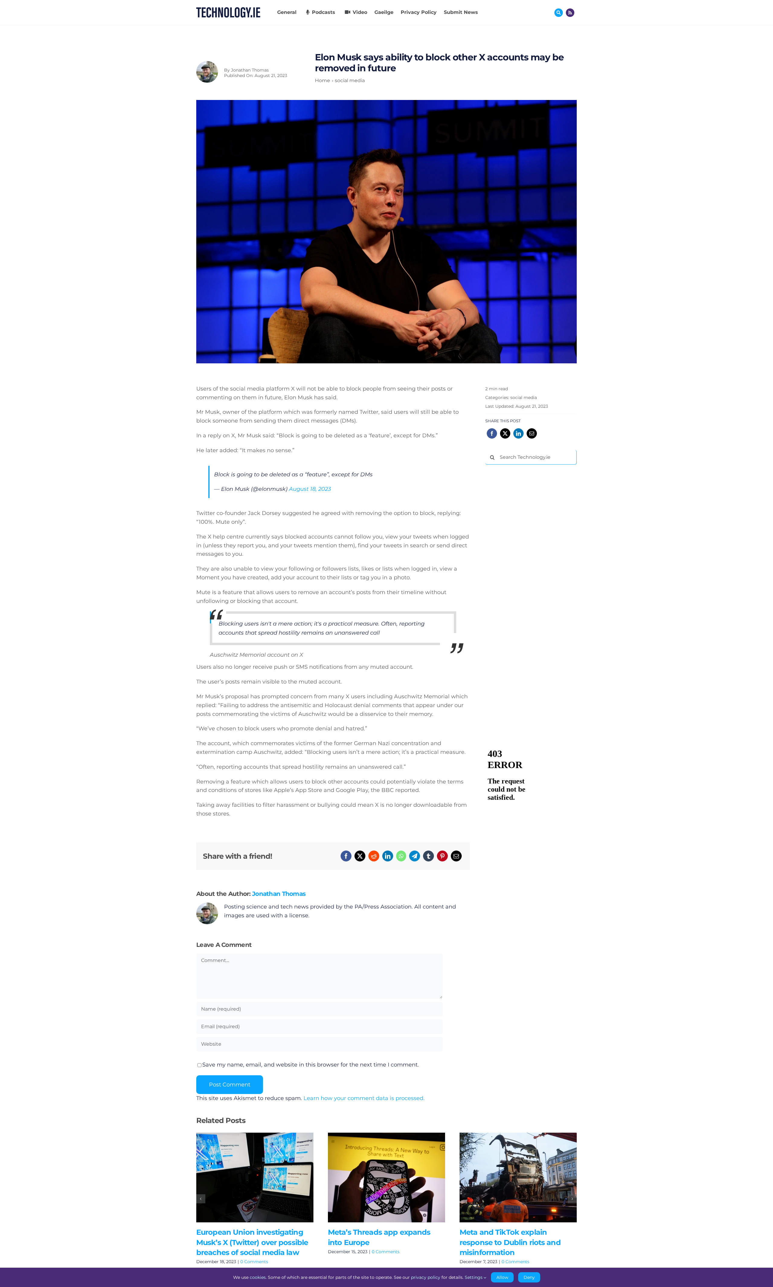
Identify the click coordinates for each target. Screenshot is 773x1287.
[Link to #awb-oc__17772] (558, 12)
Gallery (263, 1177)
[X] (360, 856)
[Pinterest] (442, 856)
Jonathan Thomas (250, 70)
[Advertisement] (530, 561)
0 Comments (254, 1261)
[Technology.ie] (228, 10)
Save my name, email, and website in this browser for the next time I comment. (310, 1064)
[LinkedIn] (388, 856)
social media (523, 397)
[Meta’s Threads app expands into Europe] (386, 1177)
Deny (529, 1277)
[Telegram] (415, 856)
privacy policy (425, 1277)
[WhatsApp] (401, 856)
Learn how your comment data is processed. (364, 1098)
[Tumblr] (428, 856)
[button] (200, 1198)
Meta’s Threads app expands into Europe (377, 1177)
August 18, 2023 (310, 489)
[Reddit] (374, 856)
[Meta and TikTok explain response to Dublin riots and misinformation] (518, 1177)
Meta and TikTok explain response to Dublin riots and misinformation (509, 1177)
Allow (502, 1277)
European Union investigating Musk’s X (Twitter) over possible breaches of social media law (245, 1177)
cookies (258, 1277)
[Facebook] (346, 856)
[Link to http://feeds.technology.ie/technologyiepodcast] (570, 12)
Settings (474, 1277)
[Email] (456, 856)
